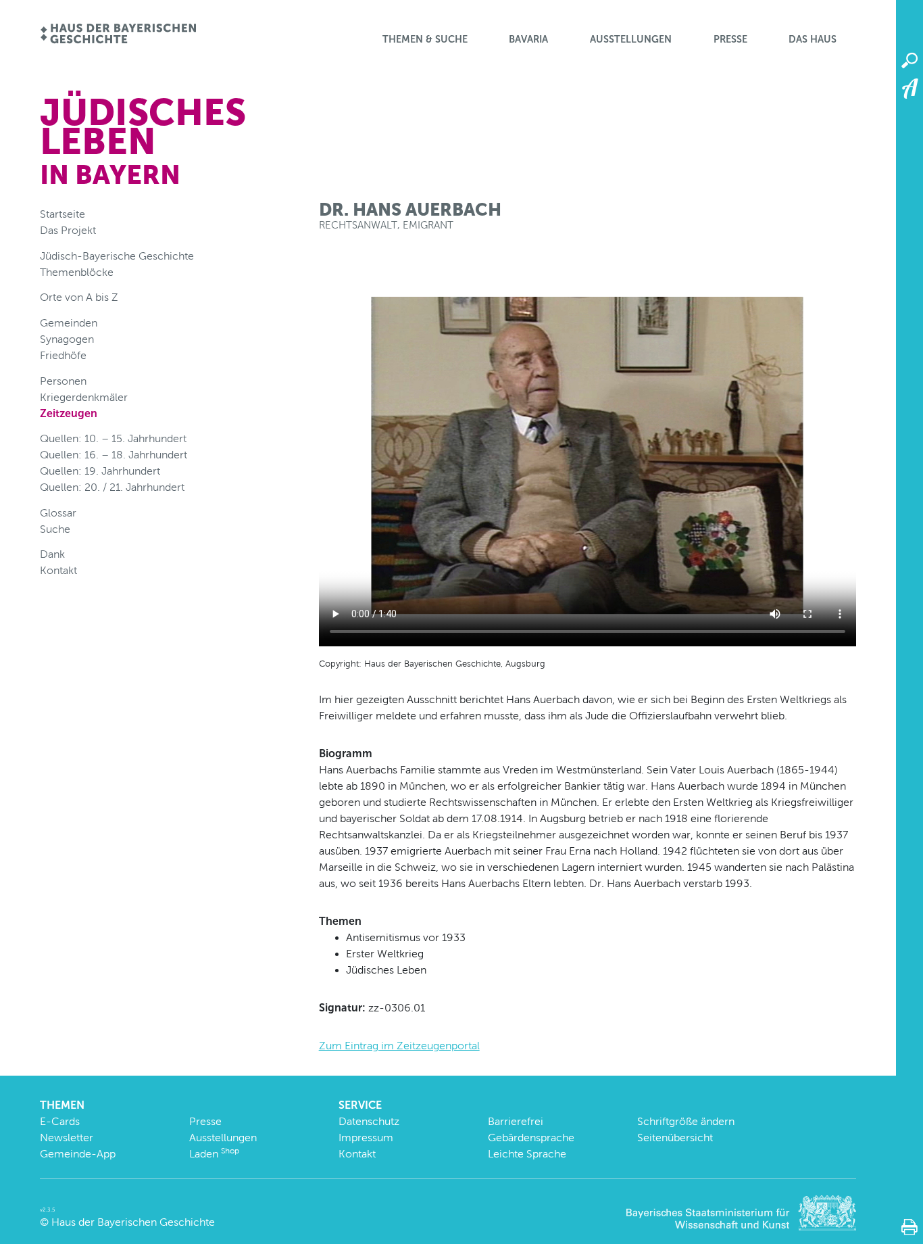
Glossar (58, 513)
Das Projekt (68, 230)
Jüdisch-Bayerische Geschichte (117, 256)
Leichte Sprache (527, 1153)
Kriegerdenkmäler (84, 397)
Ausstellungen (631, 39)
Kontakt (58, 570)
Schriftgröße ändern (685, 1121)
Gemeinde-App (78, 1153)
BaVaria (528, 39)
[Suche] (909, 60)
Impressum (366, 1137)
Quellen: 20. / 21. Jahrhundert (112, 487)
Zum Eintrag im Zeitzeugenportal (399, 1045)
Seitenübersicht (675, 1137)
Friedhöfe (63, 355)
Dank (52, 554)
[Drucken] (909, 1227)
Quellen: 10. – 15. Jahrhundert (113, 438)
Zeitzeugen (68, 413)
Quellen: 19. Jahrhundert (100, 471)
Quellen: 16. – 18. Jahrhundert (113, 454)
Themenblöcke (77, 272)
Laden (214, 1153)
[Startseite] (118, 35)
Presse (730, 39)
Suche (55, 529)
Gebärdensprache (531, 1137)
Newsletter (66, 1137)
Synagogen (67, 339)
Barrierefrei (515, 1121)
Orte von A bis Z (79, 297)
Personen (63, 381)
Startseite (62, 214)
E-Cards (60, 1121)
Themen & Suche (425, 39)
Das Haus (813, 39)
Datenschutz (369, 1121)
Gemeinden (68, 323)
